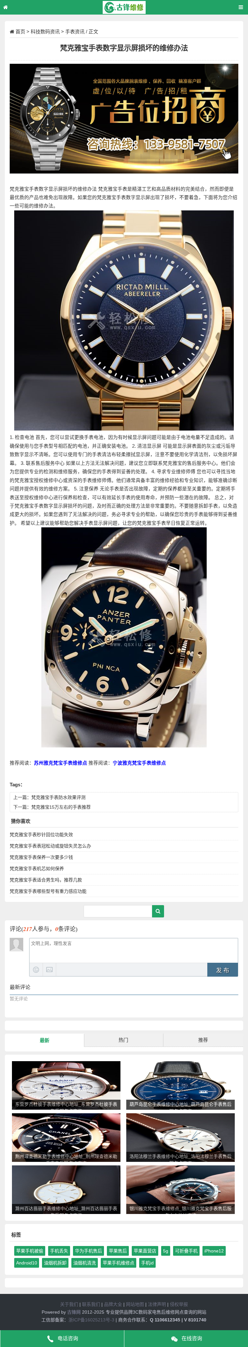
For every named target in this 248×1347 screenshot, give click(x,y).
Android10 (26, 1262)
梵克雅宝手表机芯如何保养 (37, 868)
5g (165, 1250)
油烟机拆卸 (55, 1262)
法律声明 (157, 1304)
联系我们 (91, 1304)
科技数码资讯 (45, 31)
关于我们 (69, 1304)
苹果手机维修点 (118, 1262)
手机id (147, 1262)
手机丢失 (59, 1250)
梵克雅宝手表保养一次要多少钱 (41, 857)
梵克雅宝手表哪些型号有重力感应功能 (48, 891)
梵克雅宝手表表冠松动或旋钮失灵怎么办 (50, 845)
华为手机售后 (88, 1250)
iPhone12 (214, 1250)
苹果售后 (118, 1250)
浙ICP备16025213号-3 (91, 1319)
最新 (44, 1040)
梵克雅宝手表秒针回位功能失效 (41, 834)
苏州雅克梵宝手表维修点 (60, 763)
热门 (123, 1040)
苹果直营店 (145, 1250)
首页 (20, 31)
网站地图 (135, 1304)
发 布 (222, 970)
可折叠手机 (186, 1250)
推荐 (203, 1040)
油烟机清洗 (84, 1262)
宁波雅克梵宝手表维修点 (139, 763)
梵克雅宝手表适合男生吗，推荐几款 (46, 879)
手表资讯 (75, 31)
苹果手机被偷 (29, 1250)
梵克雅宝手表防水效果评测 (58, 797)
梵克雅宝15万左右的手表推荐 (61, 807)
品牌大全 (113, 1304)
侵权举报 (179, 1304)
